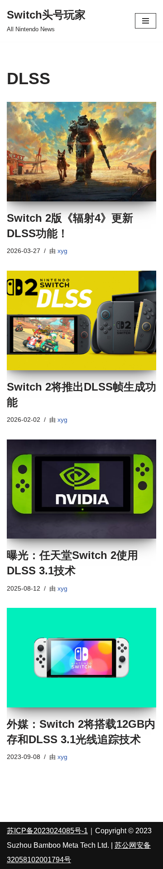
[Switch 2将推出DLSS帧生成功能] (81, 320)
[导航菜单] (145, 21)
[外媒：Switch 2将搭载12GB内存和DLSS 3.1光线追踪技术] (81, 657)
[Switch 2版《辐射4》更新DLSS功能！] (81, 151)
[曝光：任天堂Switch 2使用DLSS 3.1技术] (81, 489)
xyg (62, 250)
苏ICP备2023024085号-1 (47, 831)
